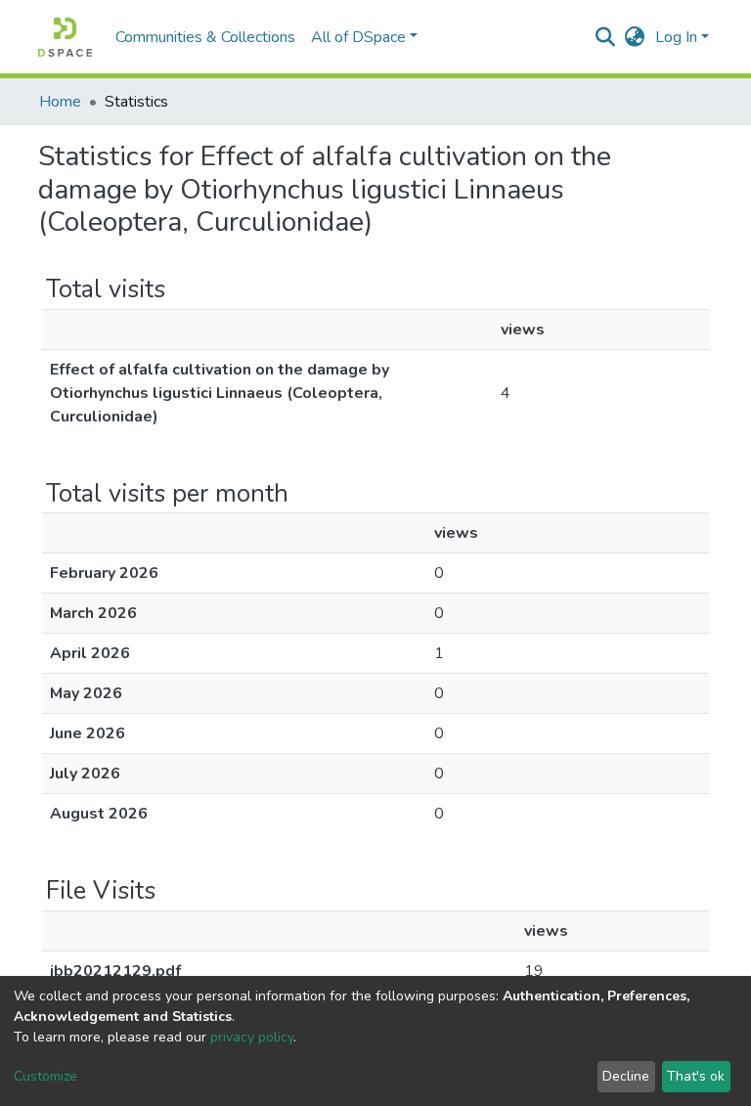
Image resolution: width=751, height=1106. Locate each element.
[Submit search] (606, 37)
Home (60, 101)
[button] (635, 37)
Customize (45, 1076)
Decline (625, 1076)
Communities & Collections (205, 37)
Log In (676, 37)
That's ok (696, 1076)
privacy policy (251, 1037)
